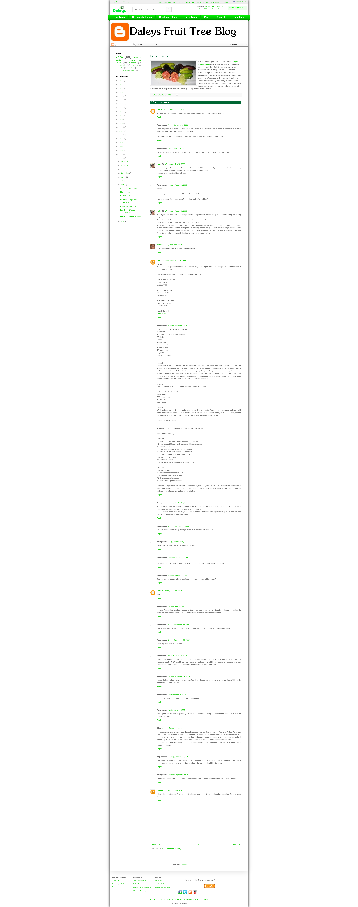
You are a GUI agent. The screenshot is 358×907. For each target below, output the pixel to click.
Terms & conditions (163, 900)
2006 (121, 158)
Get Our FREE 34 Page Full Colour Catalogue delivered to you (210, 7)
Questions (239, 17)
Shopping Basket (236, 7)
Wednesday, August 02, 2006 (176, 211)
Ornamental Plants (142, 17)
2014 (121, 127)
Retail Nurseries (163, 314)
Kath (159, 164)
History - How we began (162, 887)
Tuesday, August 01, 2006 (177, 185)
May (122, 221)
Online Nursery (138, 884)
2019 (121, 108)
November (125, 165)
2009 (121, 147)
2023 (121, 92)
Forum (205, 2)
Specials (221, 17)
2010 (121, 143)
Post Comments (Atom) (171, 849)
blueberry (126, 70)
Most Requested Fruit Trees (130, 217)
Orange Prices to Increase (130, 188)
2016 (121, 119)
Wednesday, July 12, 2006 (175, 164)
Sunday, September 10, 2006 (173, 245)
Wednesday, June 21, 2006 (173, 110)
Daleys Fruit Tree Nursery (120, 2)
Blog (188, 2)
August (123, 177)
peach (133, 70)
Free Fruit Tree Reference (142, 887)
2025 (121, 85)
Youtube (181, 2)
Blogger (184, 864)
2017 (121, 115)
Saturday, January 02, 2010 (172, 728)
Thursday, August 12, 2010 (178, 775)
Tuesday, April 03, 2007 (176, 606)
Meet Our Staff (159, 884)
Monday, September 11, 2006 (174, 260)
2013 (121, 131)
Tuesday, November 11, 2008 (179, 676)
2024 (121, 88)
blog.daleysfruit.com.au (190, 892)
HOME (152, 900)
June (123, 185)
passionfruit (120, 65)
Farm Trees (191, 17)
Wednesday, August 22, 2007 (179, 625)
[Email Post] (177, 95)
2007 (121, 154)
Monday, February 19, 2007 (178, 575)
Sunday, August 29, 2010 (173, 790)
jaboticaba (119, 68)
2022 (121, 96)
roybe (159, 245)
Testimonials (215, 2)
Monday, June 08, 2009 (176, 710)
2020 (121, 104)
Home (196, 844)
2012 (121, 135)
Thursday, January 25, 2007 (178, 557)
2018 (121, 112)
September (125, 173)
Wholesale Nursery (139, 891)
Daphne (160, 790)
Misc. (207, 17)
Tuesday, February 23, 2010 (178, 757)
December (125, 161)
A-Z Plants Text (177, 900)
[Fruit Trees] (120, 9)
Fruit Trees (119, 17)
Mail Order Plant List (140, 880)
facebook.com (180, 892)
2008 (121, 150)
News (156, 891)
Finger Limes (125, 192)
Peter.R (160, 591)
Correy (160, 110)
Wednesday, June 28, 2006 (178, 125)
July (122, 181)
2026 (121, 81)
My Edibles (196, 2)
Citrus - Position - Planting (130, 206)
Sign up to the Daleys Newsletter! (200, 880)
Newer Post (155, 844)
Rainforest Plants (168, 17)
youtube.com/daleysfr (195, 892)
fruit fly (130, 68)
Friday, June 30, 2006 (176, 148)
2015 (121, 123)
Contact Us (227, 2)
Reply (159, 117)
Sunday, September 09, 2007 (179, 640)
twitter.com (185, 892)
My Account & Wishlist (167, 2)
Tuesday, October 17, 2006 (178, 503)
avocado (132, 63)
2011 (121, 139)
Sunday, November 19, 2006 (178, 526)
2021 (121, 100)
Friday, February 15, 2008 (177, 656)
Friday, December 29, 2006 (178, 542)
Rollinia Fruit (125, 196)
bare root (134, 65)
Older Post (236, 844)
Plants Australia (241, 1)
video (119, 57)
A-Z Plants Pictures (191, 900)
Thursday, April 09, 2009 (177, 694)
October (124, 169)
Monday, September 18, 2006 (179, 325)
